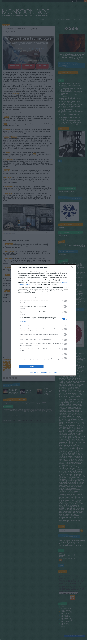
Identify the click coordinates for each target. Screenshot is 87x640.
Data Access (43, 372)
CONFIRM (31, 366)
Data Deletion (34, 372)
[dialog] (43, 320)
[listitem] (43, 297)
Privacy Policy (53, 372)
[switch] (64, 301)
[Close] (73, 267)
